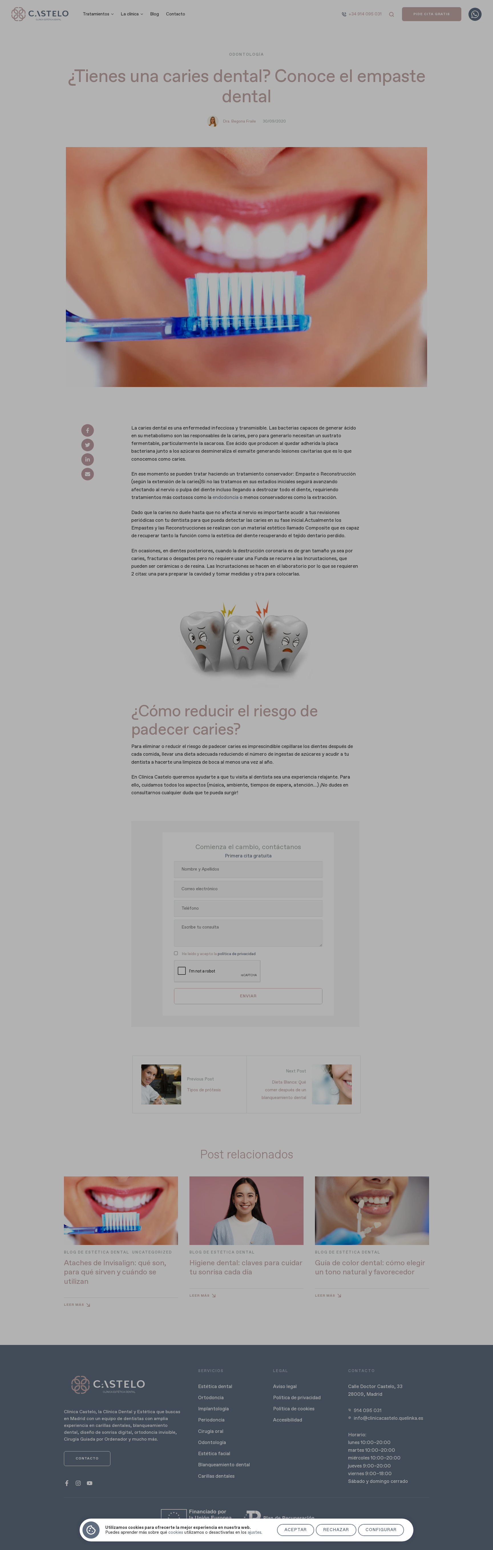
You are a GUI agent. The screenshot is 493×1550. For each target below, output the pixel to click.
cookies (175, 1532)
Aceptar (295, 1530)
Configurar (381, 1530)
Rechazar (336, 1530)
